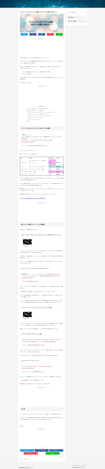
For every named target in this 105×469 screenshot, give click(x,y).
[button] (85, 12)
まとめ (28, 121)
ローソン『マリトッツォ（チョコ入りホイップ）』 (38, 114)
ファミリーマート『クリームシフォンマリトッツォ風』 (39, 115)
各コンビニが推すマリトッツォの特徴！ (35, 110)
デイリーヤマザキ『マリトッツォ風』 (35, 117)
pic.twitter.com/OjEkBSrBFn (28, 368)
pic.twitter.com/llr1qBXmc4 (27, 277)
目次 (40, 106)
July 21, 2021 (44, 145)
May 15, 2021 (42, 345)
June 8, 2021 (35, 281)
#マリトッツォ (38, 366)
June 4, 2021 (42, 371)
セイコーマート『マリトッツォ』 (35, 119)
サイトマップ (83, 465)
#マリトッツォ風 (30, 341)
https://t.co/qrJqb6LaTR (46, 366)
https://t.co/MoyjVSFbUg (54, 275)
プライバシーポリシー (76, 465)
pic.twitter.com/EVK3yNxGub (28, 142)
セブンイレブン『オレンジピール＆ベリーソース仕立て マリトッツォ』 (42, 112)
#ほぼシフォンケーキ (38, 341)
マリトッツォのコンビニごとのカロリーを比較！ (37, 108)
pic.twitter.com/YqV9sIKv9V (50, 341)
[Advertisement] (42, 47)
